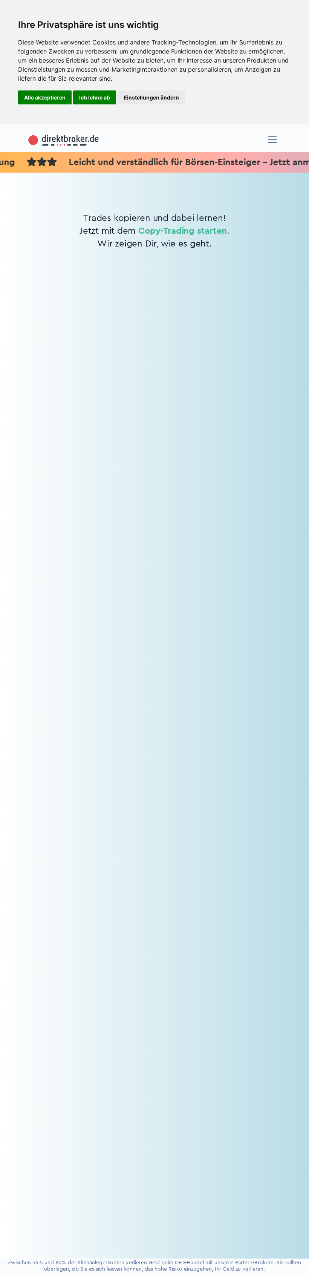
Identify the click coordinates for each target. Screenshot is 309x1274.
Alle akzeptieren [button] (45, 97)
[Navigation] (272, 139)
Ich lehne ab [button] (94, 97)
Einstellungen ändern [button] (151, 97)
